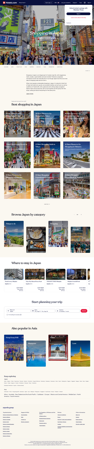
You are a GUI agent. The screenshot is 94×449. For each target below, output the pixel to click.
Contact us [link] (23, 419)
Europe (47, 394)
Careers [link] (77, 417)
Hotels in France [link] (6, 426)
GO (5, 10)
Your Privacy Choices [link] (62, 421)
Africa (5, 394)
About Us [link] (78, 414)
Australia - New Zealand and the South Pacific (22, 394)
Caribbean (40, 394)
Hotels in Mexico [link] (6, 417)
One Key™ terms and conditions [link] (64, 419)
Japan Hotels (59, 66)
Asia (8, 10)
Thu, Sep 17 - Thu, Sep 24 (41, 311)
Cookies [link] (59, 424)
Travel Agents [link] (42, 425)
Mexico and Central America (59, 394)
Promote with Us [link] (43, 423)
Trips (80, 2)
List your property (65, 2)
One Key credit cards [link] (80, 424)
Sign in (89, 2)
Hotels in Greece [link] (6, 436)
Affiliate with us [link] (42, 416)
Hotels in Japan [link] (6, 431)
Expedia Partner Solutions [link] (44, 418)
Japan (11, 10)
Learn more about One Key (78, 17)
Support (75, 2)
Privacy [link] (59, 417)
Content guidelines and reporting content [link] (65, 427)
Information (51, 66)
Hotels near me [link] (79, 419)
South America (14, 396)
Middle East (72, 394)
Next (80, 214)
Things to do (19, 66)
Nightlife (38, 66)
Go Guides (6, 66)
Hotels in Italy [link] (6, 421)
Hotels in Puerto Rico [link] (7, 433)
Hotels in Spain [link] (6, 428)
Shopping (32, 66)
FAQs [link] (22, 417)
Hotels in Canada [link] (6, 419)
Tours (44, 66)
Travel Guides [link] (79, 421)
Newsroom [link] (41, 420)
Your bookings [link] (24, 414)
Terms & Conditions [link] (62, 414)
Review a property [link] (25, 421)
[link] (78, 22)
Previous (74, 214)
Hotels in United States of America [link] (10, 414)
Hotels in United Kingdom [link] (8, 424)
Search (84, 310)
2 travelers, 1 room (64, 311)
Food (26, 66)
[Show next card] (90, 280)
